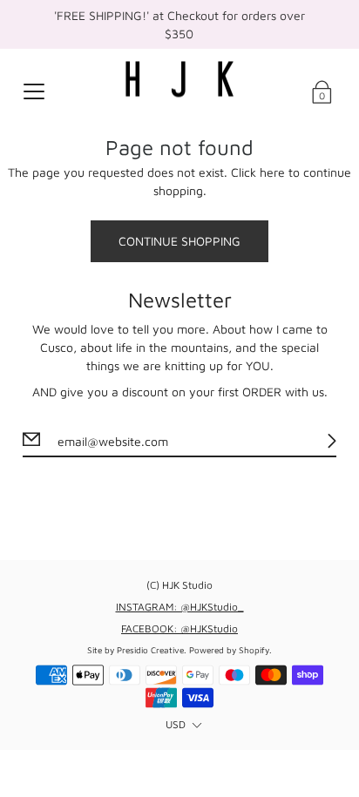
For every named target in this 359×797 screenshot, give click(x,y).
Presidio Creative (150, 650)
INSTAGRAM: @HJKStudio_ (180, 606)
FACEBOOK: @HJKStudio (179, 628)
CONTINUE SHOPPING (179, 240)
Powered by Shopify (229, 650)
